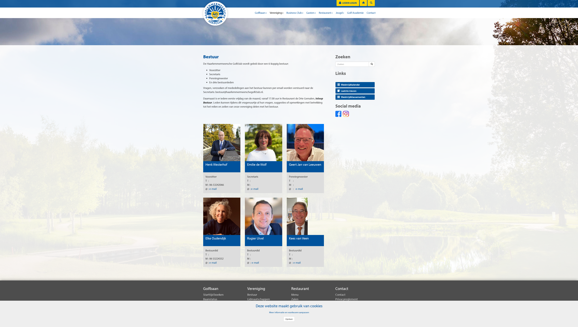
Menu (294, 294)
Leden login (349, 2)
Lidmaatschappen (258, 299)
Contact (371, 12)
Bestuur (252, 294)
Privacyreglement (346, 299)
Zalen (294, 299)
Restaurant (325, 12)
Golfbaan (260, 12)
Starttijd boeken (213, 294)
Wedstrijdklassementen (353, 97)
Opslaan (289, 319)
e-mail (213, 189)
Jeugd (339, 12)
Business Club (294, 12)
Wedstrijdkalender (350, 84)
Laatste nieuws (348, 90)
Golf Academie (355, 12)
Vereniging (276, 12)
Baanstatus (210, 299)
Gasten (310, 12)
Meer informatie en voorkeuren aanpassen (289, 312)
